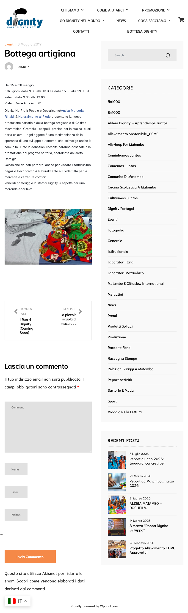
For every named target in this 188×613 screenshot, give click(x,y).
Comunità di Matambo (126, 176)
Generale (115, 240)
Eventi (9, 44)
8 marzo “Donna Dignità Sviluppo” (149, 527)
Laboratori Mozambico (126, 272)
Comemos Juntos (122, 165)
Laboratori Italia (120, 261)
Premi (112, 315)
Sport (112, 401)
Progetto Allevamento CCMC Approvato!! (152, 550)
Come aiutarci (110, 9)
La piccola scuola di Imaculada (70, 320)
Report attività (120, 379)
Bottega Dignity (142, 31)
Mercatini (115, 294)
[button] (72, 10)
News (121, 20)
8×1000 (114, 112)
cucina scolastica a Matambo (132, 187)
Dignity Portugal (121, 208)
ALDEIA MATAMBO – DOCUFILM (146, 505)
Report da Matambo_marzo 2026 (152, 483)
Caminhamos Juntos (124, 155)
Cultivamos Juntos (123, 197)
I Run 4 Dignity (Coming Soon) (26, 320)
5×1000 (114, 101)
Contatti (81, 31)
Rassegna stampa (122, 358)
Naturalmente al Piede (34, 116)
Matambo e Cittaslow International (135, 283)
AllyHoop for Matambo (126, 144)
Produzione (117, 336)
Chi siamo (70, 9)
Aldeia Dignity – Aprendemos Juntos (138, 122)
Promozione (153, 9)
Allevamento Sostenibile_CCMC (133, 133)
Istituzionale (118, 251)
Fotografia (116, 230)
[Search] (168, 55)
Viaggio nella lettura (125, 411)
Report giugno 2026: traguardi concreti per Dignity (147, 460)
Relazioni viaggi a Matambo (130, 368)
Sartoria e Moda (121, 390)
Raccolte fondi (119, 347)
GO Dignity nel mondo (80, 20)
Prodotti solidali (120, 326)
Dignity (24, 66)
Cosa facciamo (152, 20)
